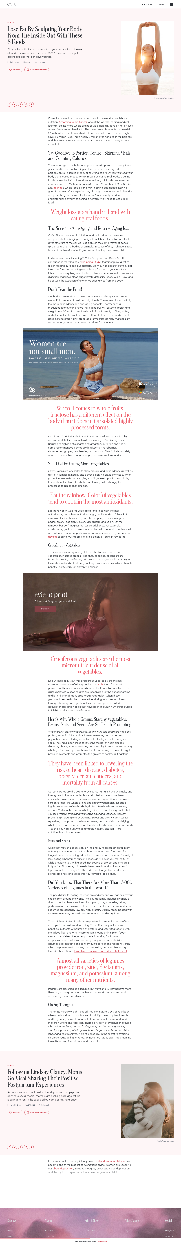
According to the (73, 122)
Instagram (169, 1230)
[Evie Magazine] (11, 4)
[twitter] (14, 104)
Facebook (169, 1236)
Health (10, 1230)
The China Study (90, 262)
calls (100, 684)
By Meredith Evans (14, 1105)
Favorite (16, 69)
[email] (26, 104)
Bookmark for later (38, 69)
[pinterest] (20, 104)
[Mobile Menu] (171, 4)
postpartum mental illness (110, 1161)
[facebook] (9, 104)
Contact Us (49, 1236)
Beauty (10, 1236)
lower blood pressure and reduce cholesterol (100, 951)
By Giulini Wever (13, 62)
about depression (63, 1168)
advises (52, 536)
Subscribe (102, 1241)
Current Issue (90, 1230)
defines (57, 187)
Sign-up (128, 1230)
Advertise (49, 1230)
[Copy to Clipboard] (31, 104)
